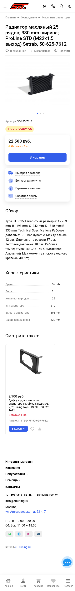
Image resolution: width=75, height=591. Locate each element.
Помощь (11, 480)
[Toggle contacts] (53, 6)
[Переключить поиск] (61, 6)
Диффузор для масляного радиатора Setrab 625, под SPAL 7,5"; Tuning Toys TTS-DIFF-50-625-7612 (29, 405)
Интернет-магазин (18, 461)
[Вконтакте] (38, 534)
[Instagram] (29, 534)
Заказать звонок (47, 494)
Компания (12, 467)
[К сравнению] (39, 429)
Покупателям (15, 474)
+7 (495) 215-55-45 (18, 495)
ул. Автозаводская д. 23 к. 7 (25, 511)
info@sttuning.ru (16, 501)
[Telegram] (19, 534)
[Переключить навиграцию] (5, 6)
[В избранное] (32, 429)
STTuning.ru (23, 547)
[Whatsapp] (9, 534)
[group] (37, 89)
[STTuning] (19, 5)
